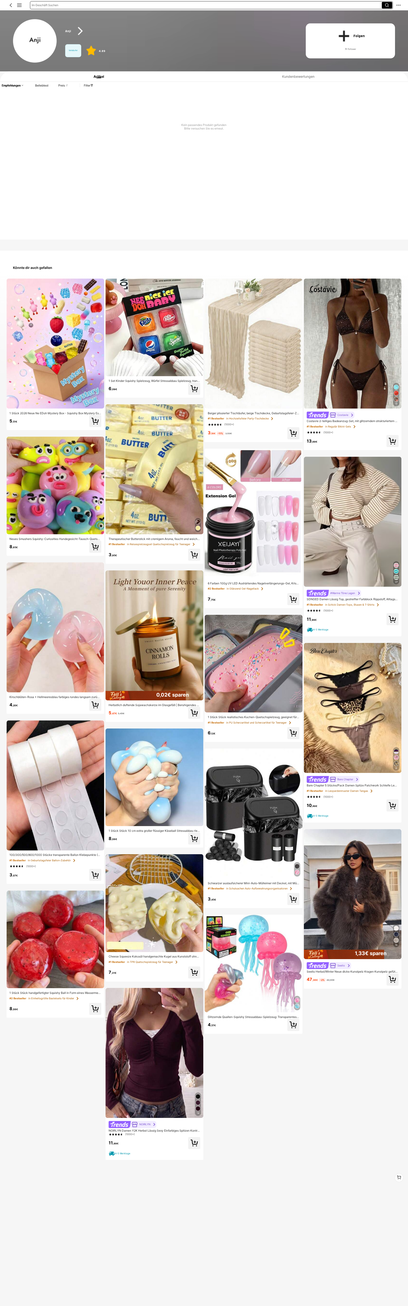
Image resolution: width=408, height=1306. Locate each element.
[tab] (96, 76)
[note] (120, 1153)
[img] (154, 695)
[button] (11, 5)
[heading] (179, 31)
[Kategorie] (19, 5)
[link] (35, 41)
